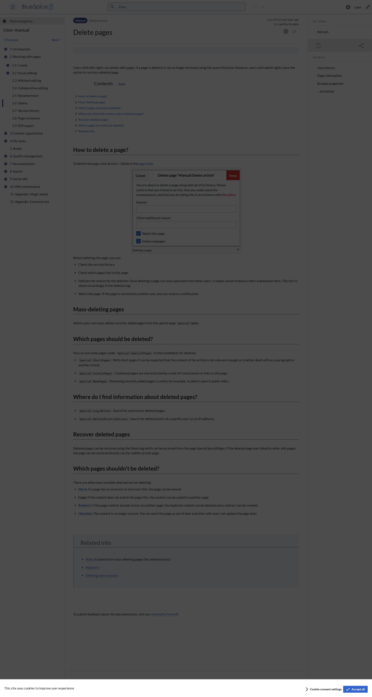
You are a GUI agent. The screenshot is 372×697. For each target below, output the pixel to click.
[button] (323, 689)
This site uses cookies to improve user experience (39, 688)
